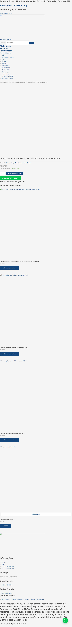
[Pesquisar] (31, 43)
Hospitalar (5, 63)
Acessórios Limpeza (8, 57)
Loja (3, 55)
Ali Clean (11, 82)
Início (1, 82)
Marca (6, 82)
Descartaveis (6, 67)
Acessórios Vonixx (7, 78)
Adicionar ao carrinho (14, 173)
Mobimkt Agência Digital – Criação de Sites (13, 623)
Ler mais (5, 525)
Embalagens (5, 65)
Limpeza (4, 59)
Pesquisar (3, 42)
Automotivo (5, 74)
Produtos (4, 48)
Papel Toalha (6, 70)
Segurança (5, 72)
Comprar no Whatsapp (11, 178)
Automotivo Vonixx (7, 76)
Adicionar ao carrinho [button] (9, 268)
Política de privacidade (9, 566)
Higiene (4, 61)
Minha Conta (5, 46)
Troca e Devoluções (8, 568)
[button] (10, 178)
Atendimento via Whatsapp (13, 5)
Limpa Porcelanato (16, 163)
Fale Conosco (6, 51)
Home (3, 562)
